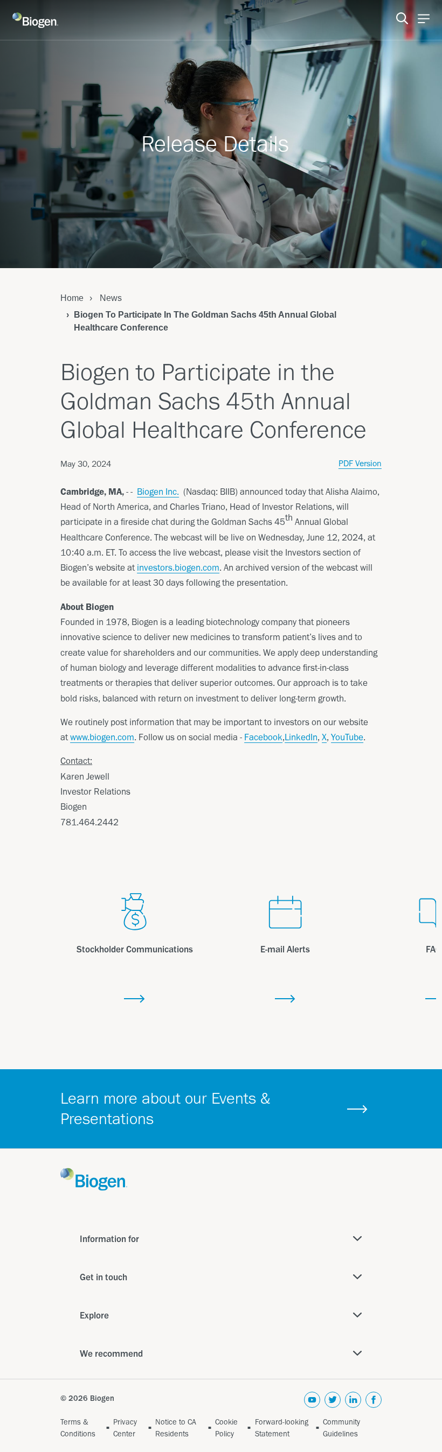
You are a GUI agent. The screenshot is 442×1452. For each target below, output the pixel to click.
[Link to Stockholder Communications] (134, 999)
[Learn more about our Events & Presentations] (357, 1109)
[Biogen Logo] (93, 1178)
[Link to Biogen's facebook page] (373, 1402)
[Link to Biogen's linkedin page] (353, 1402)
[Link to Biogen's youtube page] (312, 1402)
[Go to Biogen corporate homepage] (35, 20)
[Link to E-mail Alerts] (285, 999)
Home (72, 298)
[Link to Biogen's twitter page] (332, 1402)
